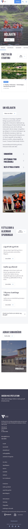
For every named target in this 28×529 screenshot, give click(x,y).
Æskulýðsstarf (6, 450)
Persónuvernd (14, 521)
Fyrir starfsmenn (6, 478)
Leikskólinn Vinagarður (8, 456)
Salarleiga (5, 502)
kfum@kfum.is (5, 436)
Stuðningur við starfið (8, 508)
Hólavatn (3, 47)
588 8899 (3, 439)
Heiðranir (5, 475)
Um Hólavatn (10, 47)
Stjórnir (4, 468)
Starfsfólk (5, 472)
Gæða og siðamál (7, 487)
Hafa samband (6, 499)
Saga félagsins (6, 465)
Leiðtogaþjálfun (6, 453)
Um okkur (5, 462)
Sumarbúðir (18, 47)
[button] (25, 79)
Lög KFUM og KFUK (7, 490)
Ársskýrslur (5, 483)
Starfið (4, 443)
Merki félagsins (6, 493)
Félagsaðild (5, 505)
